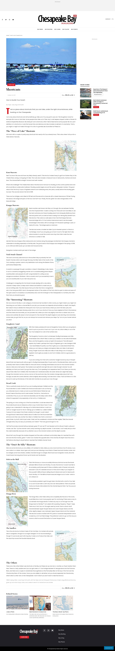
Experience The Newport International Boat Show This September (100, 90)
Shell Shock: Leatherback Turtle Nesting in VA (100, 111)
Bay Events (74, 29)
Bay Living (57, 29)
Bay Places (65, 29)
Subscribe (24, 637)
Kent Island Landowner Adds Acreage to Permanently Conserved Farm (100, 102)
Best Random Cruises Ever (37, 612)
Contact (107, 19)
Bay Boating (48, 29)
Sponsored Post (98, 94)
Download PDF (108, 648)
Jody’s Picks (10, 612)
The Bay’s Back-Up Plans (61, 612)
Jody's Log (11, 84)
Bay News (40, 29)
